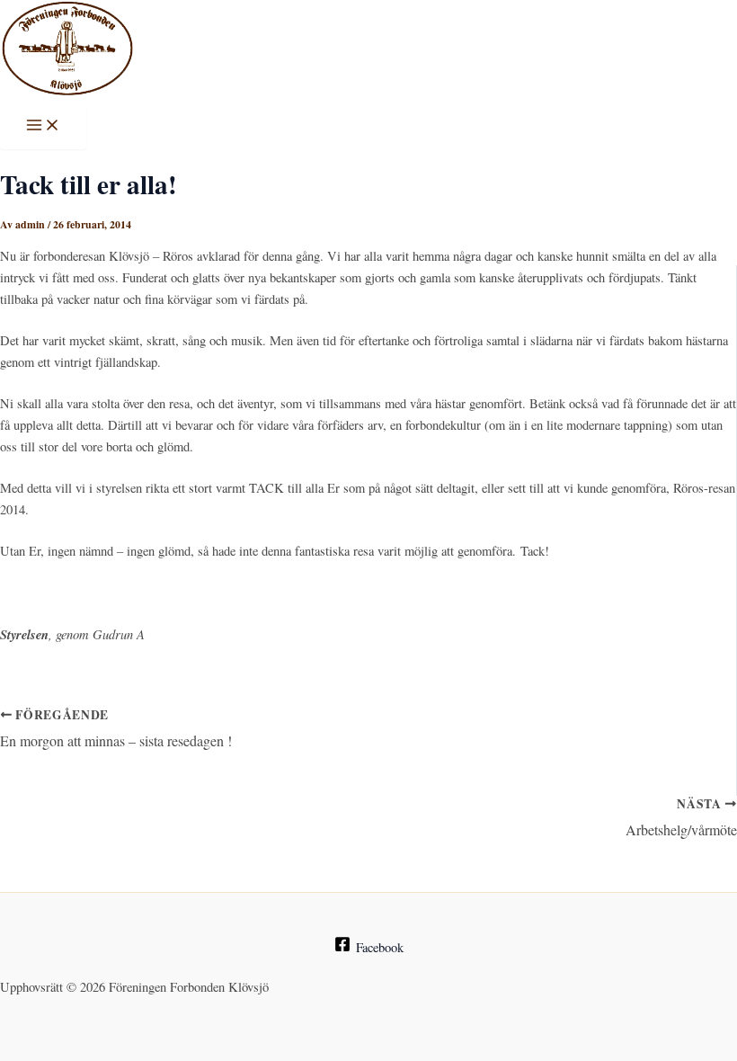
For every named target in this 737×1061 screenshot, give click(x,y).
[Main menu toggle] (43, 126)
